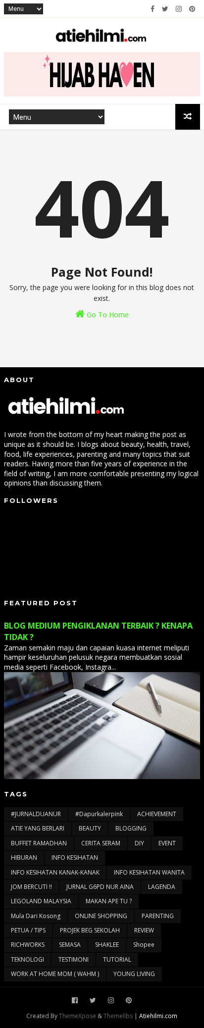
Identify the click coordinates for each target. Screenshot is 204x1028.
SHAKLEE (107, 944)
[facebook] (152, 9)
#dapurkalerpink (99, 814)
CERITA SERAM (100, 843)
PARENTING (158, 916)
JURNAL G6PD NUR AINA (100, 886)
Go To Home (107, 314)
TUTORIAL (117, 959)
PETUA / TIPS (28, 930)
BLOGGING (131, 828)
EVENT (167, 843)
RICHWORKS (28, 944)
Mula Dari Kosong (35, 916)
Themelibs (118, 1016)
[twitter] (165, 9)
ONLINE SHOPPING (101, 916)
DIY (139, 843)
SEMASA (70, 944)
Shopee (143, 944)
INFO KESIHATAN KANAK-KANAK (55, 872)
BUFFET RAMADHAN (39, 843)
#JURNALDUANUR (36, 814)
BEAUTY (90, 828)
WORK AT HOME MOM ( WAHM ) (55, 974)
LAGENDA (161, 886)
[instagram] (179, 9)
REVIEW (144, 930)
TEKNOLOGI (27, 959)
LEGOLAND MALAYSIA (41, 901)
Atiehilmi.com (158, 1016)
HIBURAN (24, 857)
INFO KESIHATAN (74, 857)
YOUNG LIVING (134, 974)
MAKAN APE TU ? (109, 901)
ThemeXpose (77, 1016)
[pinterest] (192, 9)
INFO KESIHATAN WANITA (149, 872)
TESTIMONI (73, 959)
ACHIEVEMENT (156, 814)
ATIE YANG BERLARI (37, 828)
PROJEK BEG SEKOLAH (90, 930)
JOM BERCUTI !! (31, 886)
